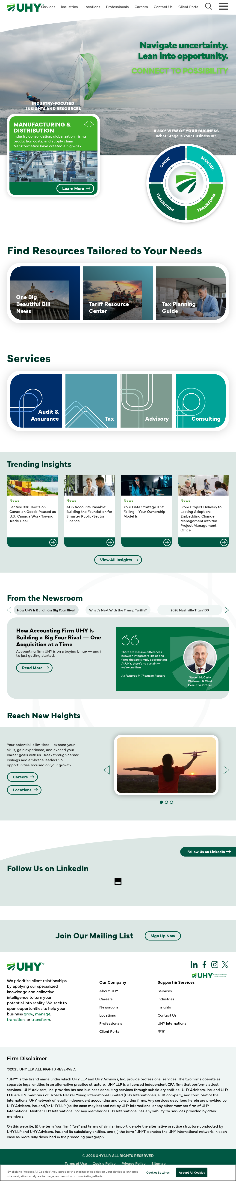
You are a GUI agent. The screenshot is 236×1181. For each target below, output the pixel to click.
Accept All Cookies (192, 1172)
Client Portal (188, 6)
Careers (141, 6)
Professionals (117, 6)
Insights (164, 1006)
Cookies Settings (158, 1172)
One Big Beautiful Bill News (33, 303)
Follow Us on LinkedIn (206, 851)
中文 (161, 1031)
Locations (92, 6)
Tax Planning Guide (179, 307)
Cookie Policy (104, 1163)
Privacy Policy (133, 1163)
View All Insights (116, 559)
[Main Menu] (223, 5)
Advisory (157, 418)
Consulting (206, 418)
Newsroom (108, 1006)
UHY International (172, 1023)
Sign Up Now (162, 935)
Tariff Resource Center (109, 307)
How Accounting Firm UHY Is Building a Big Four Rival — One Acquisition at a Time (58, 637)
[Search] (208, 6)
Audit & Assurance (45, 415)
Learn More (73, 188)
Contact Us (163, 6)
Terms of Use (76, 1163)
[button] (92, 124)
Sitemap (158, 1163)
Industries (69, 6)
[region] (118, 1173)
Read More (32, 667)
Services (48, 6)
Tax (109, 418)
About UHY (108, 990)
